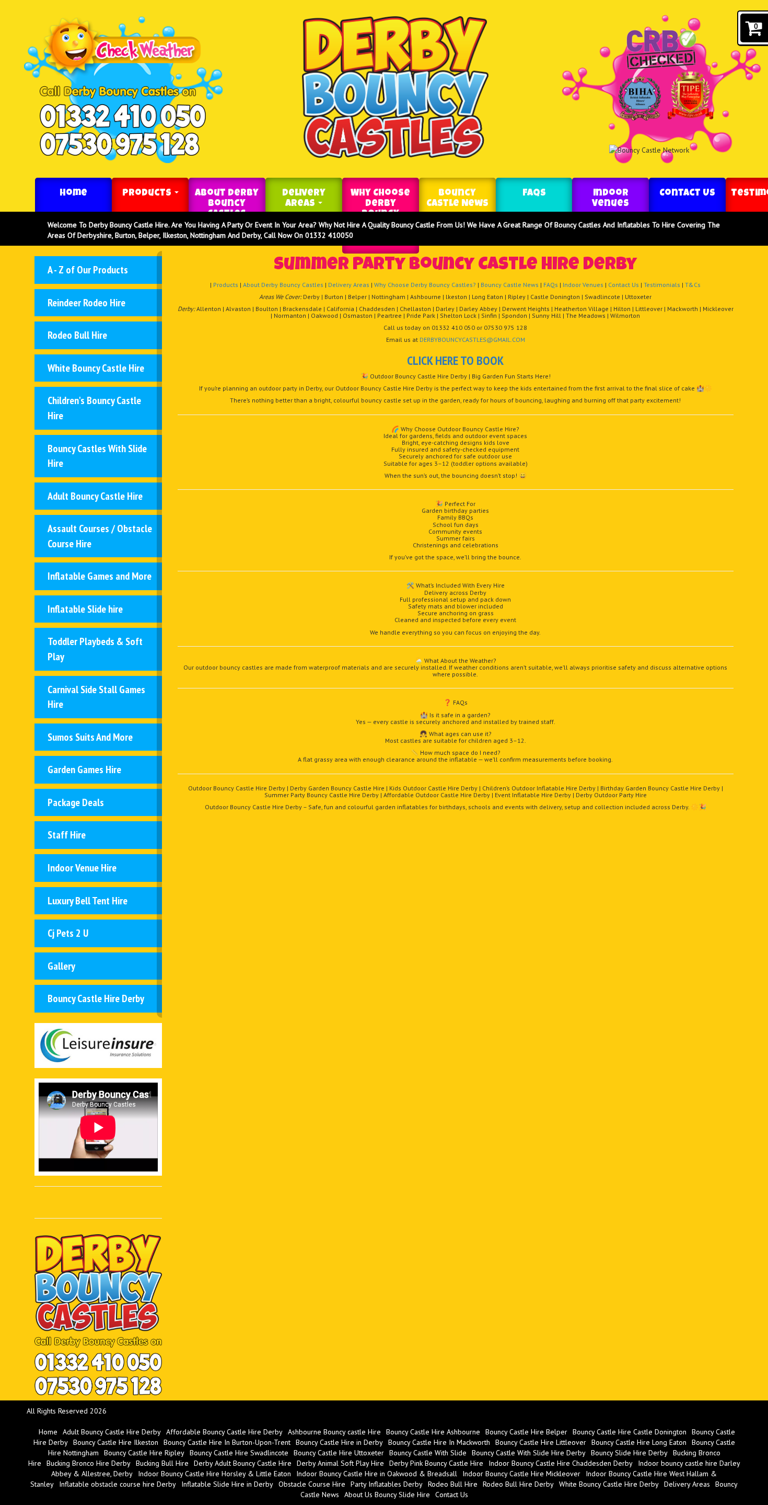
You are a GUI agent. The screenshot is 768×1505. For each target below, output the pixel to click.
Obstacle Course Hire (311, 1484)
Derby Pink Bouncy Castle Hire (436, 1463)
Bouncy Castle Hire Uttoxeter (339, 1452)
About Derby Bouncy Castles (227, 204)
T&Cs (693, 285)
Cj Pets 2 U (68, 933)
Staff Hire (67, 835)
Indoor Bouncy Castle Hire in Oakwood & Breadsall (376, 1473)
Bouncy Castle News (457, 199)
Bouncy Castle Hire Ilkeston (115, 1442)
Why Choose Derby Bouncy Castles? (425, 285)
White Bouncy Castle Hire (96, 368)
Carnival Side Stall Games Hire (96, 697)
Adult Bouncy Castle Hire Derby (112, 1432)
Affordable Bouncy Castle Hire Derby (224, 1432)
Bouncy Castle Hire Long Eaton (638, 1442)
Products (147, 193)
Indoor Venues (610, 199)
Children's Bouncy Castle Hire (94, 408)
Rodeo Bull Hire (77, 335)
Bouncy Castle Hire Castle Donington (629, 1432)
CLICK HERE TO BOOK (455, 360)
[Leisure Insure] (97, 1044)
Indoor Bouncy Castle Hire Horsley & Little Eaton (214, 1473)
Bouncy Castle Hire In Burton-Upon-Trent (227, 1442)
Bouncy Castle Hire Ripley (144, 1452)
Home (73, 193)
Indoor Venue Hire (82, 868)
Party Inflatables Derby (387, 1484)
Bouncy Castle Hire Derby (96, 998)
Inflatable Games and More (100, 576)
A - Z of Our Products (88, 270)
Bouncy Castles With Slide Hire (97, 456)
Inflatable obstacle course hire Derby (117, 1484)
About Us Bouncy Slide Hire (387, 1494)
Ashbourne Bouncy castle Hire (334, 1432)
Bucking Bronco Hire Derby (88, 1463)
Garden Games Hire (84, 769)
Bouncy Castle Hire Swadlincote (239, 1452)
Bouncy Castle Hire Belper (526, 1432)
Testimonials (662, 285)
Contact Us (687, 193)
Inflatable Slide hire (85, 609)
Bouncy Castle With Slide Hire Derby (529, 1452)
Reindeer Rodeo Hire (86, 302)
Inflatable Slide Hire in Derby (227, 1484)
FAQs (534, 193)
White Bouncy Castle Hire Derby (609, 1484)
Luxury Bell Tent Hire (87, 900)
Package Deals (76, 802)
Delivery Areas (303, 199)
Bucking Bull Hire (162, 1463)
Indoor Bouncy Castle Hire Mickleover (521, 1473)
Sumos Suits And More (90, 737)
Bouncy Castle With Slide (428, 1452)
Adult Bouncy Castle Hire (95, 496)
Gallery (61, 966)
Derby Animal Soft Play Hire (340, 1463)
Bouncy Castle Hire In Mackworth (439, 1442)
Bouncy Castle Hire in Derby (339, 1442)
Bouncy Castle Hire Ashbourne (433, 1432)
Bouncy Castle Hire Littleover (540, 1442)
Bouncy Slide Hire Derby (629, 1452)
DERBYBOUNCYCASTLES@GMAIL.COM (472, 339)
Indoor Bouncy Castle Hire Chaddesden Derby (560, 1463)
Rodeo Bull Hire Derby (518, 1484)
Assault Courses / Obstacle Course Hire (100, 536)
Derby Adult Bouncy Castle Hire (243, 1463)
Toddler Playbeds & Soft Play (95, 649)
